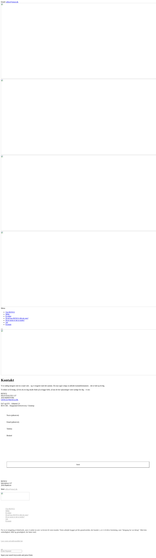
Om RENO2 (10, 312)
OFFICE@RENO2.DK (9, 400)
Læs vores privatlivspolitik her (12, 541)
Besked (9, 436)
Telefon (9, 429)
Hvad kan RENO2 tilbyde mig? (16, 318)
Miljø (7, 314)
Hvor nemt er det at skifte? (15, 320)
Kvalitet (8, 316)
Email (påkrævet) (13, 422)
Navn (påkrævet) (13, 415)
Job (6, 322)
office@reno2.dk (12, 2)
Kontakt (8, 324)
